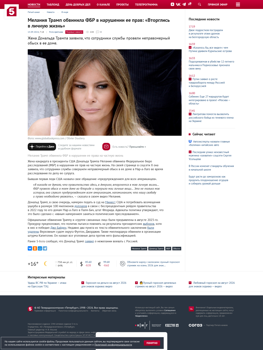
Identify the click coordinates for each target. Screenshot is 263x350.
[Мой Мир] (40, 248)
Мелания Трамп (139, 248)
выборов (148, 224)
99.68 (106, 262)
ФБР (168, 248)
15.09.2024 (33, 32)
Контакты (95, 310)
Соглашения (170, 310)
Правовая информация (45, 310)
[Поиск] (199, 4)
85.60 (88, 262)
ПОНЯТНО (152, 343)
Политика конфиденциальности (73, 310)
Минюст (110, 202)
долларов (80, 206)
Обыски (176, 248)
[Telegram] (45, 248)
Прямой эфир (217, 4)
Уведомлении (141, 315)
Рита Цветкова (56, 32)
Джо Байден (58, 228)
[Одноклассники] (35, 248)
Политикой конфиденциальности (113, 344)
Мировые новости (74, 32)
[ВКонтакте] (30, 248)
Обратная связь (109, 310)
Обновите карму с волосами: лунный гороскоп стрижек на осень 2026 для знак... (153, 263)
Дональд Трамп (156, 248)
